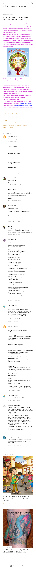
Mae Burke (23, 569)
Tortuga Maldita (13, 405)
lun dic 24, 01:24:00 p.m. (14, 445)
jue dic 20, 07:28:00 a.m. (14, 400)
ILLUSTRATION (6, 125)
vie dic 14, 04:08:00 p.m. (14, 300)
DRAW (26, 123)
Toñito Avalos (12, 326)
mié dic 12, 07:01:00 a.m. (14, 234)
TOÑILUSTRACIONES (8, 127)
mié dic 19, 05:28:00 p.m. (14, 390)
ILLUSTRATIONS (15, 125)
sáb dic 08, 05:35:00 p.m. (14, 184)
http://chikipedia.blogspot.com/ (11, 99)
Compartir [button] (5, 120)
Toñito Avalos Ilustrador (14, 6)
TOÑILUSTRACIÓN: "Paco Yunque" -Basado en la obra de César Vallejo (18, 498)
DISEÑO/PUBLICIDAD (18, 123)
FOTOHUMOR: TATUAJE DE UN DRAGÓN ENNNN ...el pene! (16, 551)
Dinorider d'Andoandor (15, 178)
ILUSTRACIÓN (23, 125)
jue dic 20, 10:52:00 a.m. (14, 432)
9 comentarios (13, 555)
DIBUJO (10, 123)
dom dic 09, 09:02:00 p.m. (15, 200)
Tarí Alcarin (11, 239)
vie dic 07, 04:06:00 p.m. (14, 173)
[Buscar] (32, 2)
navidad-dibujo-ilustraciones (11, 114)
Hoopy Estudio (12, 437)
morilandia (11, 305)
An (9, 226)
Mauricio (10, 205)
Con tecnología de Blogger (19, 565)
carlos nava (11, 136)
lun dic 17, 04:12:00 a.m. (14, 321)
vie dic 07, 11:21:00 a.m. (13, 141)
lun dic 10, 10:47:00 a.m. (14, 221)
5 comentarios (13, 503)
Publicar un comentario (10, 449)
